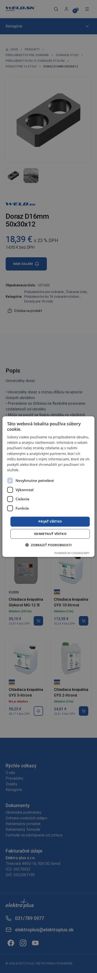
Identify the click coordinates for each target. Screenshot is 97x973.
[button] (48, 545)
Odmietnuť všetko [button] (50, 534)
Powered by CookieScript (71, 553)
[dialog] (48, 486)
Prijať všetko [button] (50, 521)
